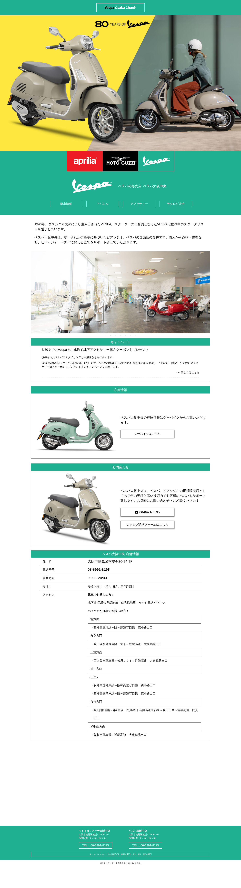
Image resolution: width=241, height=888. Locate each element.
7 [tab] (135, 335)
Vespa (120, 7)
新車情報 (66, 203)
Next (204, 292)
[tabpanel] (120, 292)
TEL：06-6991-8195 (95, 845)
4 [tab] (120, 335)
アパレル (103, 203)
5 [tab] (125, 335)
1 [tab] (105, 335)
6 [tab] (130, 335)
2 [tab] (110, 335)
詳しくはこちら (190, 372)
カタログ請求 (176, 203)
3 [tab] (115, 335)
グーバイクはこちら (147, 433)
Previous (33, 292)
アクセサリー (139, 203)
